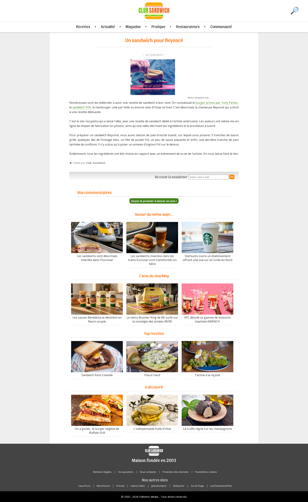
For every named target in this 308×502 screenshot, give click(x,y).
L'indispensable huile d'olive (152, 429)
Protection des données (176, 471)
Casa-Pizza (84, 485)
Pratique (158, 26)
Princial (120, 485)
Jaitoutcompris (159, 485)
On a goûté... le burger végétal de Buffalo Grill (97, 431)
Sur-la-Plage (197, 485)
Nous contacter (148, 471)
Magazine (133, 26)
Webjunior (178, 485)
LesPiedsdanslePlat (221, 485)
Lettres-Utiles (138, 485)
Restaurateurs (188, 26)
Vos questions (126, 471)
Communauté (221, 26)
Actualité (108, 26)
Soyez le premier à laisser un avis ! (154, 201)
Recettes (83, 26)
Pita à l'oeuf (152, 375)
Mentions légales (102, 471)
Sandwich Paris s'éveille (97, 375)
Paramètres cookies (206, 471)
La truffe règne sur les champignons (207, 429)
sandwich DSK (81, 107)
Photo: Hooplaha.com (198, 97)
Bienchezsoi (103, 485)
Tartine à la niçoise (207, 375)
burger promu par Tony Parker (217, 103)
